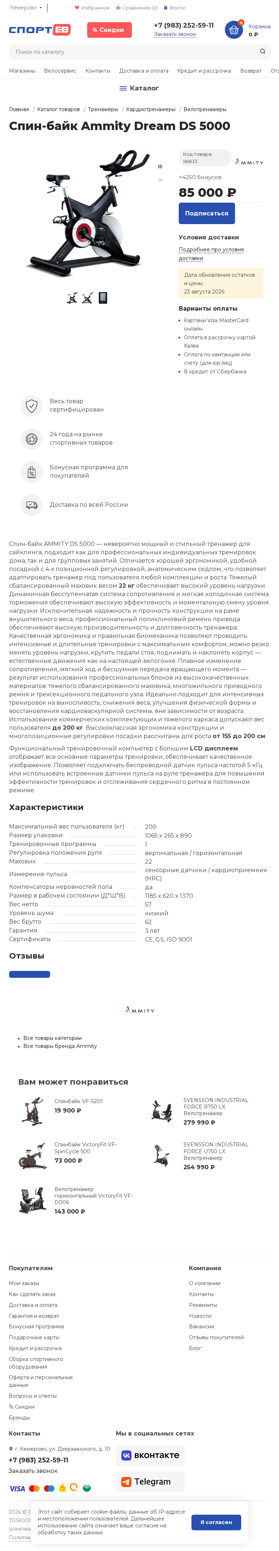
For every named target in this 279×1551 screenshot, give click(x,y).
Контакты (97, 71)
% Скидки (22, 1407)
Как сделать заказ (32, 1294)
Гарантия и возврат (34, 1316)
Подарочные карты (34, 1337)
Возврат (251, 71)
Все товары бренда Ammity (60, 1046)
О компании (205, 1283)
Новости (200, 1316)
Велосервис (60, 71)
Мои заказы (24, 1283)
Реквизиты (203, 1305)
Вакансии (201, 1326)
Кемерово (23, 7)
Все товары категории (52, 1038)
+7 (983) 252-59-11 (184, 25)
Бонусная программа (36, 1326)
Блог (195, 1348)
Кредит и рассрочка (204, 71)
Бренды (19, 1417)
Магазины (22, 71)
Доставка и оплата (144, 71)
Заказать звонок (175, 34)
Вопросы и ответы (33, 1396)
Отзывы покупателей (216, 1337)
